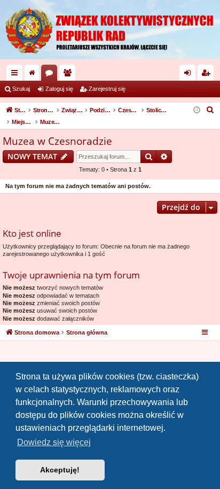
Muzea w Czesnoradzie (57, 141)
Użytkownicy (69, 75)
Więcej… (16, 75)
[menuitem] (210, 110)
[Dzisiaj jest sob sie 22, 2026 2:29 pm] (196, 110)
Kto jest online (32, 233)
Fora (51, 75)
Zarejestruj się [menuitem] (208, 75)
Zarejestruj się (107, 89)
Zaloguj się (59, 89)
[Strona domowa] (110, 29)
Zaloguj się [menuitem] (189, 75)
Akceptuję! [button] (60, 469)
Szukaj (21, 89)
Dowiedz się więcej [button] (54, 442)
